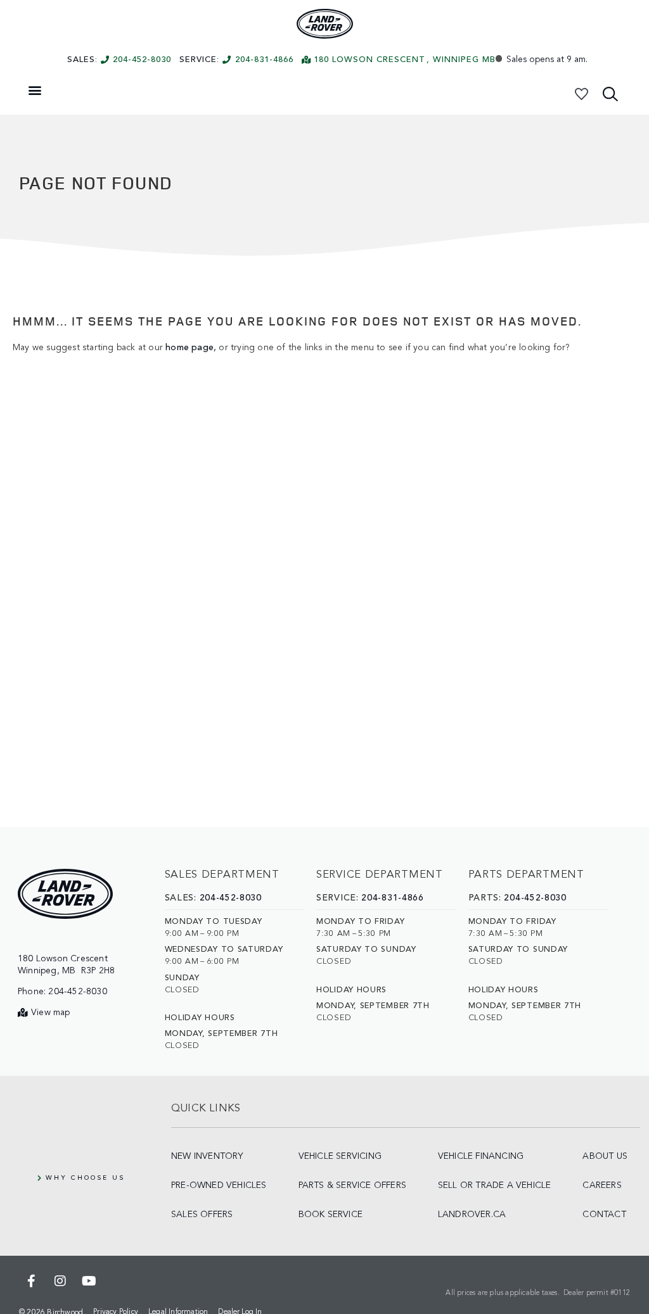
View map (50, 1012)
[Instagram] (60, 1281)
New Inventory (207, 1156)
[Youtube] (88, 1281)
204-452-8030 (142, 60)
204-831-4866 (264, 60)
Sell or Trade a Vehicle (494, 1185)
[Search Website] (610, 93)
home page (189, 347)
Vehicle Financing (481, 1156)
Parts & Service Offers (352, 1185)
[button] (34, 89)
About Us (604, 1156)
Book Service (331, 1214)
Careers (601, 1185)
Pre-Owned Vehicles (219, 1185)
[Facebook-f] (31, 1281)
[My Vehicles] (581, 93)
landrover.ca (472, 1214)
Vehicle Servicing (340, 1156)
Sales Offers (202, 1214)
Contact (604, 1214)
